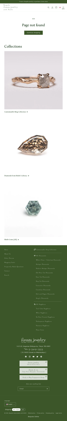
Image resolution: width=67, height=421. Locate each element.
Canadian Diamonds (43, 290)
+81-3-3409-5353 (33, 349)
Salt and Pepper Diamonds (45, 294)
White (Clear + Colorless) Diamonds (48, 260)
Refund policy (31, 413)
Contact (7, 271)
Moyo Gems (40, 330)
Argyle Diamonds (42, 298)
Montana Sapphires (42, 326)
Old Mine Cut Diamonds (44, 273)
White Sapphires (41, 313)
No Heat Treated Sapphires (45, 317)
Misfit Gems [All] (10, 240)
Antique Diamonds (42, 264)
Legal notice (59, 413)
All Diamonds (41, 256)
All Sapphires (41, 304)
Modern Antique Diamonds (45, 268)
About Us (7, 254)
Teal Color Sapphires (43, 309)
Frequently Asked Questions (13, 267)
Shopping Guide (9, 262)
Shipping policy (50, 413)
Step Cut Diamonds (42, 281)
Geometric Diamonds (43, 286)
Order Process (9, 258)
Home (6, 250)
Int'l (23, 409)
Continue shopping (33, 32)
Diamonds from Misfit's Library (15, 176)
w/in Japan (16, 409)
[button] (48, 7)
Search (6, 275)
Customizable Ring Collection (15, 112)
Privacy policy (40, 413)
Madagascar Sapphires (44, 321)
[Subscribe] (47, 389)
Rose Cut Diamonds (43, 277)
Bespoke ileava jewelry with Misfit (18, 413)
